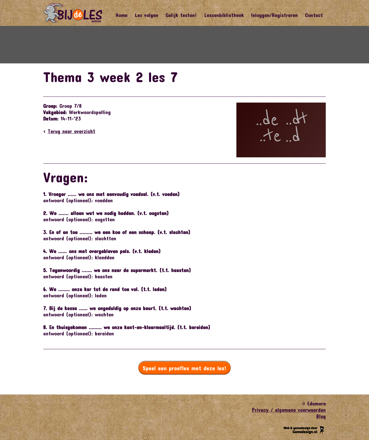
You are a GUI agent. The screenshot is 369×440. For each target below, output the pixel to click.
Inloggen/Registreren (274, 15)
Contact (314, 15)
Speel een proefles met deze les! (184, 368)
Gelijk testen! (181, 15)
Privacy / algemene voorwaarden (289, 410)
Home (121, 15)
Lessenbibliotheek (224, 15)
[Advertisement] (184, 45)
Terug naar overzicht (71, 131)
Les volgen (146, 15)
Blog (321, 416)
